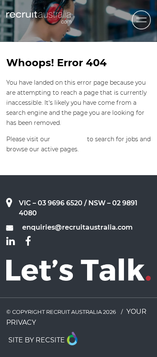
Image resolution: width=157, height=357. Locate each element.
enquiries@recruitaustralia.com (77, 227)
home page (68, 139)
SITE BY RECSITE (36, 340)
